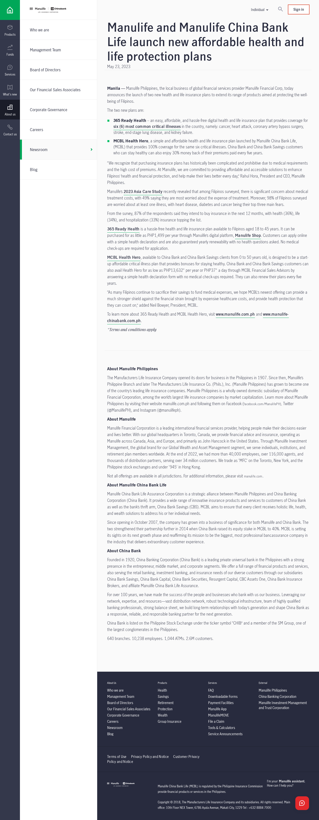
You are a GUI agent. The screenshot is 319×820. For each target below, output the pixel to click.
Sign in (298, 9)
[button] (259, 9)
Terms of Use (117, 756)
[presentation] (10, 30)
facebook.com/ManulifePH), (263, 404)
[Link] (10, 10)
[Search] (280, 9)
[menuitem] (10, 30)
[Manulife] (99, 10)
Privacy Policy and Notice (150, 756)
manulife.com (253, 476)
